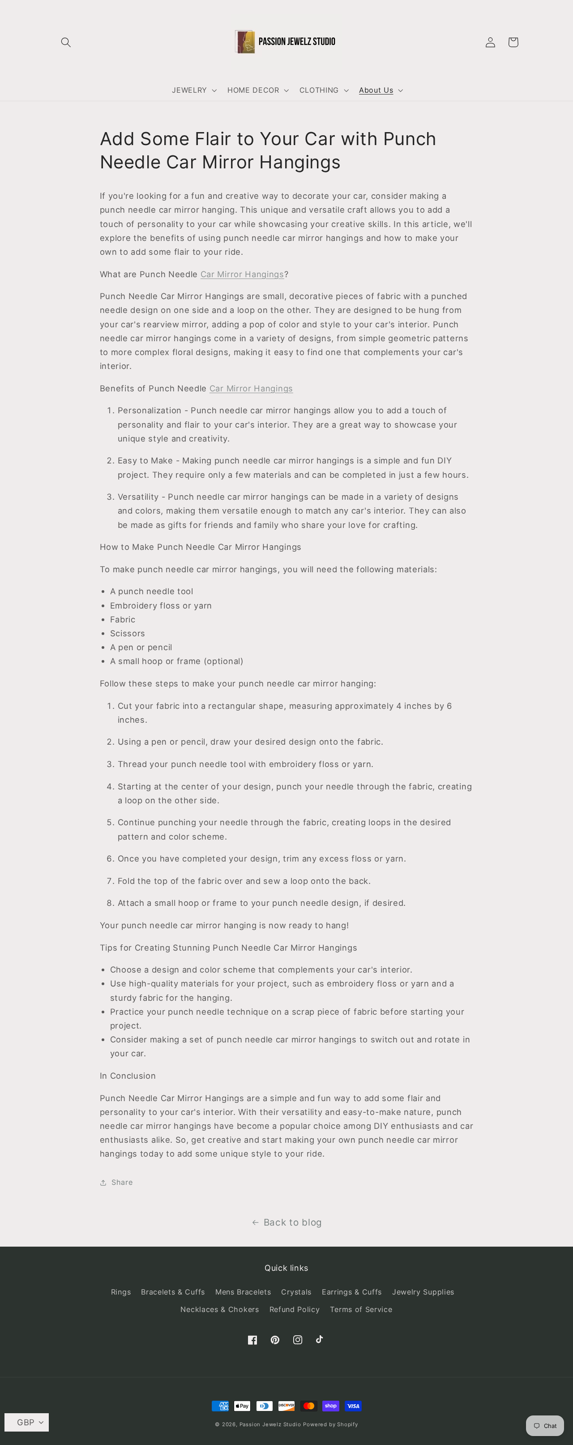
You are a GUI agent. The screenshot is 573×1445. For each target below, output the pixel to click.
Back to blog (293, 1222)
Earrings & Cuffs (352, 1291)
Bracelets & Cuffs (173, 1291)
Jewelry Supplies (423, 1291)
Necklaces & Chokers (219, 1309)
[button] (66, 42)
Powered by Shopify (330, 1424)
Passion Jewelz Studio (270, 1424)
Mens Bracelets (243, 1291)
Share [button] (122, 1182)
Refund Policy (294, 1309)
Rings (121, 1291)
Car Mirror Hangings (242, 274)
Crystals (296, 1291)
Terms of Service (361, 1309)
